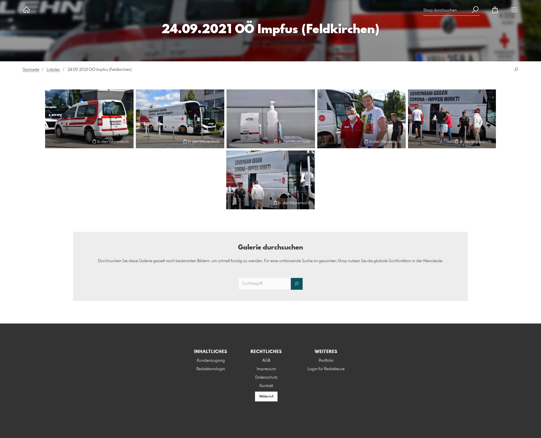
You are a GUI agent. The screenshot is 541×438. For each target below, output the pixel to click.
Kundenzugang (211, 361)
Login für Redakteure (326, 369)
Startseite (31, 70)
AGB (266, 361)
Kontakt (266, 386)
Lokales (53, 70)
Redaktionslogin (210, 369)
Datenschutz (266, 377)
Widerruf (266, 396)
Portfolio (326, 361)
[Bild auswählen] (52, 141)
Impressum (266, 369)
